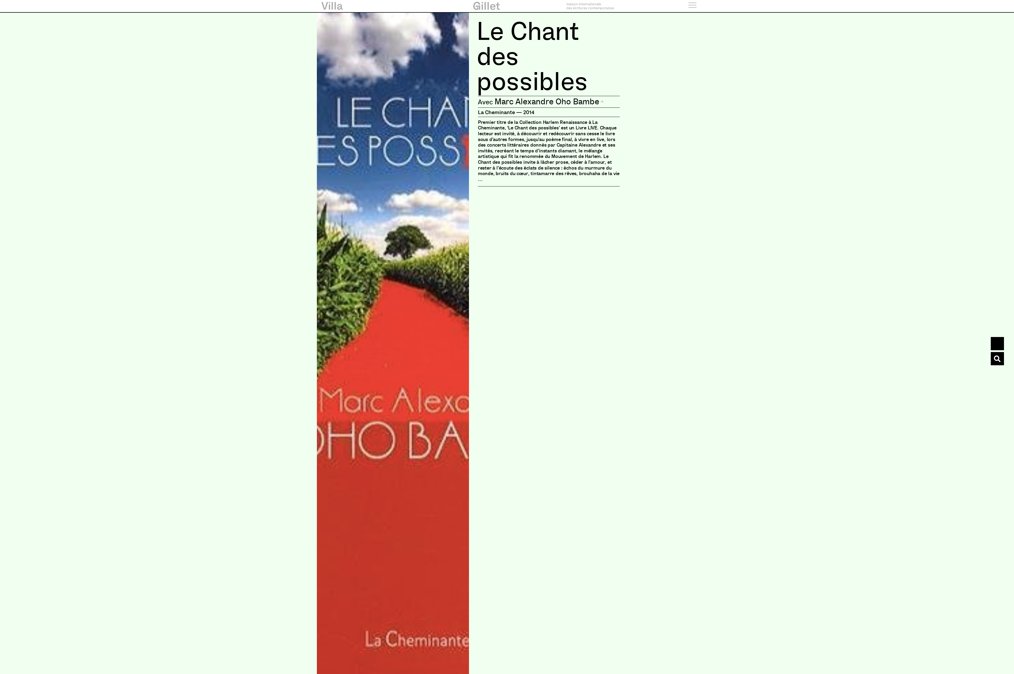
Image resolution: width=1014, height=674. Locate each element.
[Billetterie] (997, 343)
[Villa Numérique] (997, 358)
